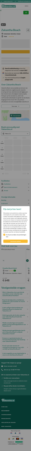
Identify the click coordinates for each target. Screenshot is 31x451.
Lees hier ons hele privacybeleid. (17, 232)
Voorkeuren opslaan (15, 241)
